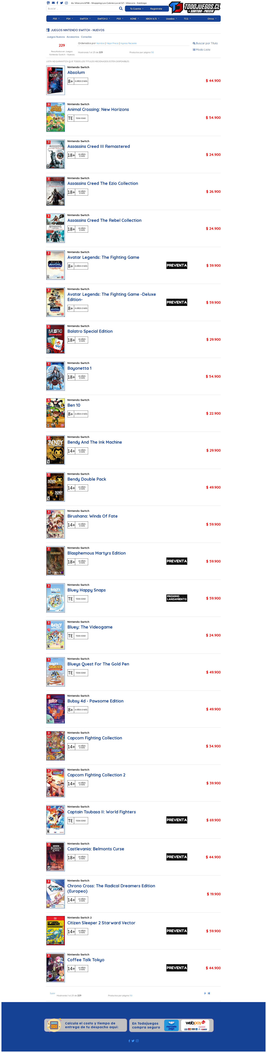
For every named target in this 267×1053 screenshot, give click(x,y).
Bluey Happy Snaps (86, 590)
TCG (186, 18)
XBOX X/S (151, 18)
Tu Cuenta (135, 8)
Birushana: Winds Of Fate (92, 516)
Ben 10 (73, 405)
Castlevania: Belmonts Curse (95, 848)
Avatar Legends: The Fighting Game (103, 257)
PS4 (68, 18)
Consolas (86, 36)
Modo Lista (202, 49)
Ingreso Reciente (128, 43)
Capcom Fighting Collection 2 (96, 775)
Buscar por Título (206, 43)
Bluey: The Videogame (90, 627)
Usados (170, 18)
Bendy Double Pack (86, 479)
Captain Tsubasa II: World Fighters (101, 811)
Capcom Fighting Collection (94, 738)
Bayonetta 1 (79, 368)
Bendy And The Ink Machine (94, 442)
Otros (211, 18)
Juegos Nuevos (56, 36)
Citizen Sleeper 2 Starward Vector (101, 922)
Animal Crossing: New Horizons (98, 109)
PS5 (55, 18)
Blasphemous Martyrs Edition (96, 553)
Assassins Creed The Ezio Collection (102, 183)
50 (152, 52)
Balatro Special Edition (90, 331)
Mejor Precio (112, 43)
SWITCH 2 (103, 18)
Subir (52, 993)
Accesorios (73, 36)
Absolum (76, 72)
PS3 (119, 18)
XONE (133, 18)
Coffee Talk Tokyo (85, 959)
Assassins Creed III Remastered (98, 146)
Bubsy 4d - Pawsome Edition (95, 701)
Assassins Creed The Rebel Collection (104, 220)
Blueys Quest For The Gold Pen (98, 664)
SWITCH (84, 18)
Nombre (100, 43)
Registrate (156, 8)
